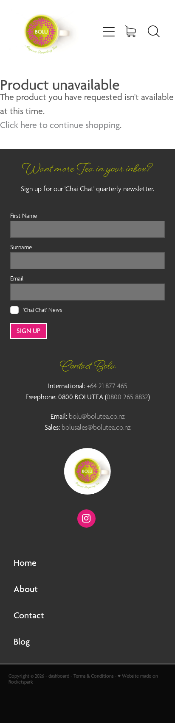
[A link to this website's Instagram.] (86, 518)
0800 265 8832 (127, 397)
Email (16, 278)
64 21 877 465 (108, 386)
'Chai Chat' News (42, 309)
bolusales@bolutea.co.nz (96, 427)
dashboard (58, 676)
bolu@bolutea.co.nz (97, 416)
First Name (23, 215)
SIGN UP (28, 331)
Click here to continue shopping (60, 125)
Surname (21, 247)
